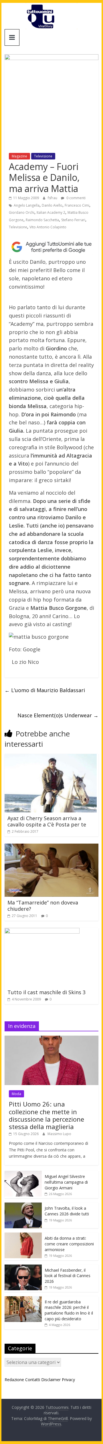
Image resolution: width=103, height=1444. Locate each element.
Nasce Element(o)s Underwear (57, 715)
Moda (16, 1093)
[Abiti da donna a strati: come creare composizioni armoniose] (23, 1235)
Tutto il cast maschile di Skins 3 (46, 992)
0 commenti (76, 197)
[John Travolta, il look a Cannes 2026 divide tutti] (23, 1205)
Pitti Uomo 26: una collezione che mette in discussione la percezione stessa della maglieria (46, 1115)
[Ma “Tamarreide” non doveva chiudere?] (51, 847)
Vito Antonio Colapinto (47, 227)
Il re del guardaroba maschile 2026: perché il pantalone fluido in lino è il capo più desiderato (69, 1310)
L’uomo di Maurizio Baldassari (45, 690)
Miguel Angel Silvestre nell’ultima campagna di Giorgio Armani (66, 1182)
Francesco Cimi (77, 205)
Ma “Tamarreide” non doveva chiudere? (42, 905)
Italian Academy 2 (51, 212)
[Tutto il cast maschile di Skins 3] (42, 931)
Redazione (14, 1379)
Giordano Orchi (21, 212)
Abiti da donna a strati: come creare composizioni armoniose (69, 1243)
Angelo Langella (26, 205)
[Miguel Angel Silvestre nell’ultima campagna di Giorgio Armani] (23, 1174)
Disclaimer (51, 1379)
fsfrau (53, 197)
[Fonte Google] (51, 247)
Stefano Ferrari (73, 219)
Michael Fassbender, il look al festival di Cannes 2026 (67, 1275)
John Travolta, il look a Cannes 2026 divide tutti (67, 1211)
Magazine (19, 156)
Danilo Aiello (52, 205)
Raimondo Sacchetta (42, 219)
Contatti (32, 1379)
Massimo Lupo (59, 1133)
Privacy (68, 1379)
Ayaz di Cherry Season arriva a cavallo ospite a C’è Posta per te (46, 821)
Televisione (43, 156)
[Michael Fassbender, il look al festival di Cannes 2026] (23, 1267)
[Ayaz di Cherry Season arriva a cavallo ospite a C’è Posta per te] (51, 757)
